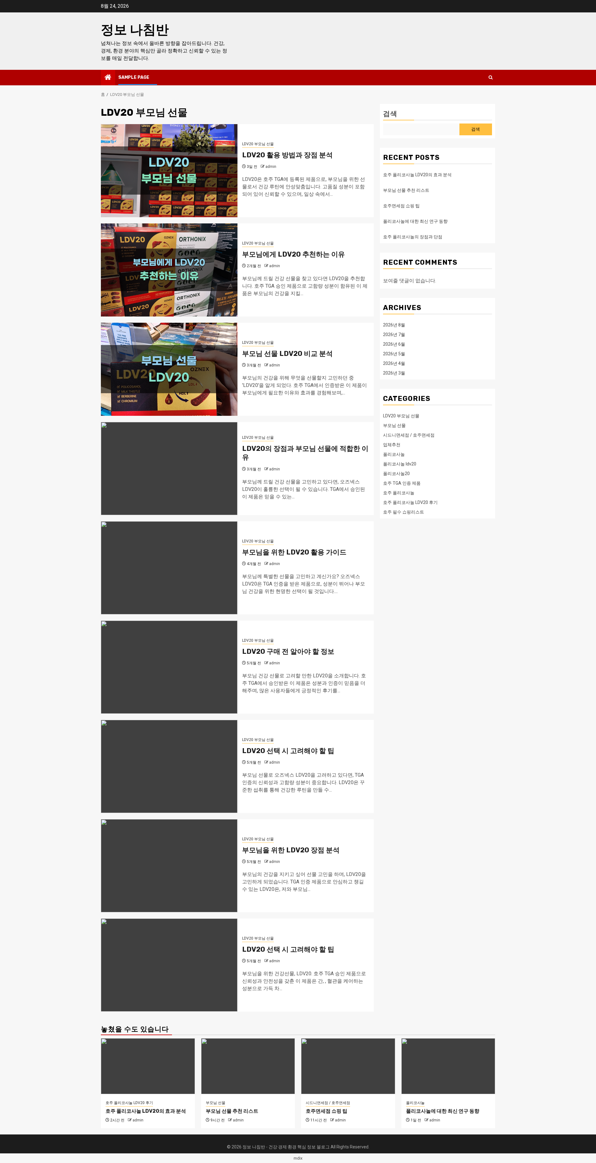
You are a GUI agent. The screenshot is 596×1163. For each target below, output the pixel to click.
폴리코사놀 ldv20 (399, 463)
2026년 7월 (394, 334)
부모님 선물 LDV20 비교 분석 (287, 353)
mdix (298, 1158)
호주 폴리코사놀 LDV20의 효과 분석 (417, 174)
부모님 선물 (394, 425)
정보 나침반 (135, 30)
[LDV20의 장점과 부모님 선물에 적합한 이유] (169, 468)
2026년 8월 (394, 324)
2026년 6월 (394, 343)
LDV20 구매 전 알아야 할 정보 (288, 651)
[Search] (490, 77)
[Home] (108, 78)
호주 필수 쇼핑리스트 (403, 511)
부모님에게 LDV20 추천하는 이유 (293, 254)
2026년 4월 (394, 363)
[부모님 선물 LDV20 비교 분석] (169, 369)
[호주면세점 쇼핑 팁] (348, 1066)
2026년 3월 (394, 372)
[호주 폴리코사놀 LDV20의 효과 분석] (148, 1066)
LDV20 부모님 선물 (258, 144)
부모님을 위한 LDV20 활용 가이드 (294, 552)
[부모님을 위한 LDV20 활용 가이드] (169, 567)
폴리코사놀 (394, 453)
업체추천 (391, 444)
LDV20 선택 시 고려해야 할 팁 (288, 751)
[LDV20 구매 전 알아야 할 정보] (169, 667)
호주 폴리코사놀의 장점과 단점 (412, 236)
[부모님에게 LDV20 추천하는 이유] (169, 270)
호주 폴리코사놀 (398, 492)
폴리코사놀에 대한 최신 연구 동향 (415, 221)
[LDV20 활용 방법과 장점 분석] (169, 170)
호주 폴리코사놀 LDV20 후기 (410, 502)
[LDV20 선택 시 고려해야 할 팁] (169, 766)
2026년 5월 (394, 353)
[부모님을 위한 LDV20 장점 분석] (169, 865)
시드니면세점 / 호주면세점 (409, 434)
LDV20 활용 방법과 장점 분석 (287, 155)
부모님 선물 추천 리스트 (406, 190)
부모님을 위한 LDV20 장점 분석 (291, 850)
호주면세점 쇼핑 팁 (401, 205)
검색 (390, 114)
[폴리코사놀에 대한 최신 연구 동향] (448, 1066)
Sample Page (133, 77)
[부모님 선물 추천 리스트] (248, 1066)
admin (270, 166)
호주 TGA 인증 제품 (402, 482)
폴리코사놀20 (396, 473)
